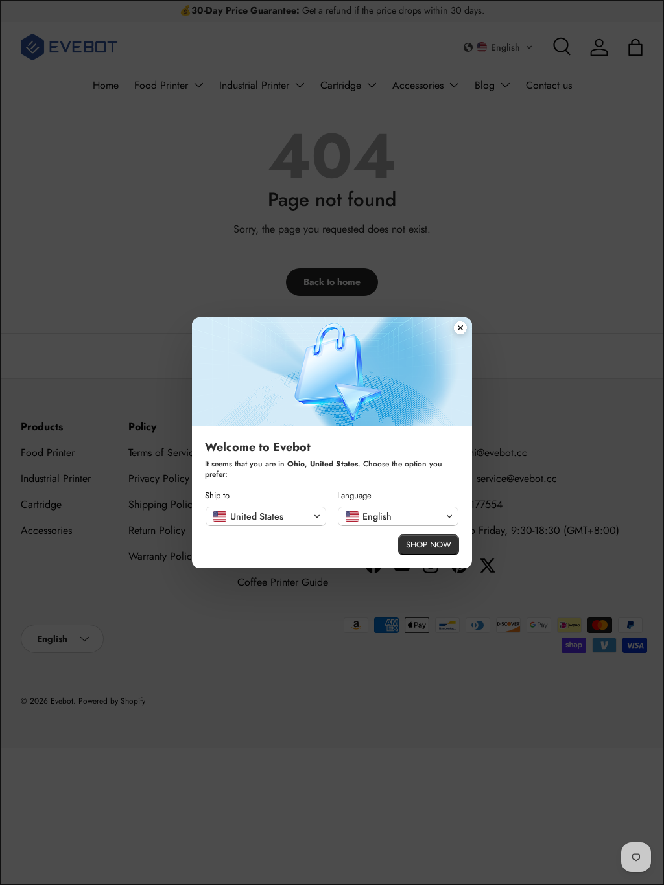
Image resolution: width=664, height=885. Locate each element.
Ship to (217, 495)
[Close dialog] (460, 329)
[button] (266, 516)
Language (354, 495)
